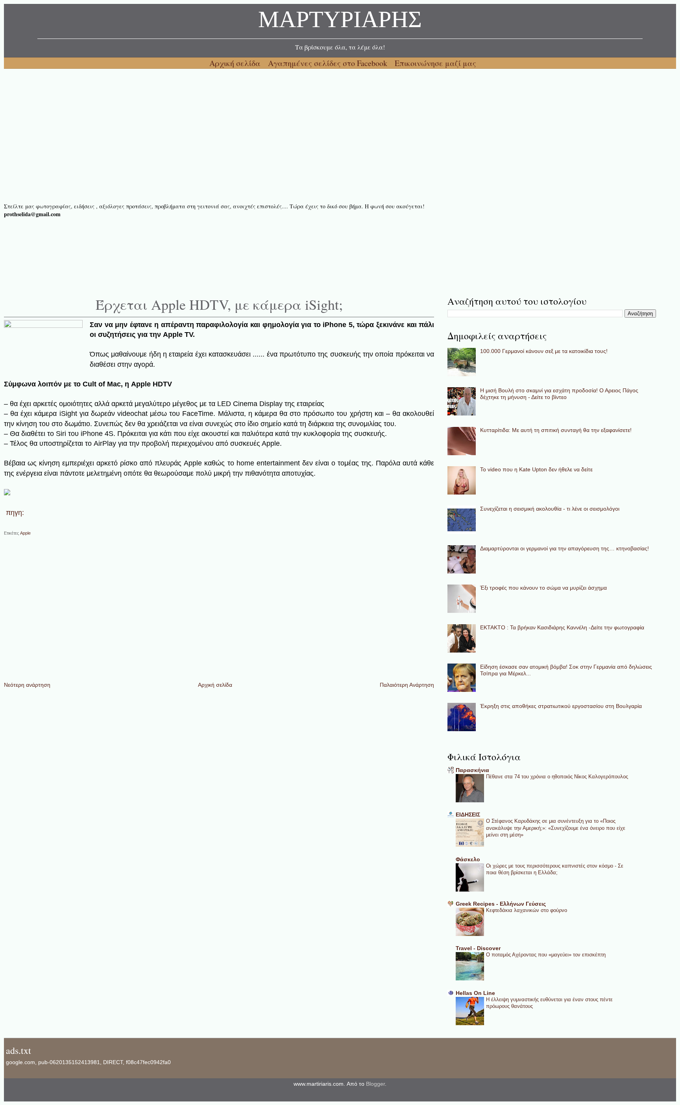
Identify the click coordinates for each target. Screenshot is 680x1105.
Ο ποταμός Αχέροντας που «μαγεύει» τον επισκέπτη (546, 955)
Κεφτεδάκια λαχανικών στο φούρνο (526, 910)
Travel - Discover (478, 948)
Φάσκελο (468, 859)
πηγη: (15, 513)
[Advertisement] (240, 136)
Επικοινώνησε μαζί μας (435, 63)
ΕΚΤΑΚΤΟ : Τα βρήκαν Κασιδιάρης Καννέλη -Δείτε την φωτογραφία (562, 627)
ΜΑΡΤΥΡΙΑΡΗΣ (340, 21)
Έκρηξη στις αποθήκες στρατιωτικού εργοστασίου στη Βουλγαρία (561, 706)
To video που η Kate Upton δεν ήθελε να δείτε (536, 469)
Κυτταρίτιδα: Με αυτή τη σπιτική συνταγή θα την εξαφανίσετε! (556, 430)
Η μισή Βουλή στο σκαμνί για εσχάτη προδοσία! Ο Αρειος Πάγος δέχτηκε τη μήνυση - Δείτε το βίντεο (559, 393)
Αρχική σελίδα (235, 63)
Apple (25, 533)
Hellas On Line (475, 993)
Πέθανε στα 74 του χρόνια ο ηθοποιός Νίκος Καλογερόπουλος (557, 777)
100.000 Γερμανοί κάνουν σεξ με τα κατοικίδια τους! (544, 351)
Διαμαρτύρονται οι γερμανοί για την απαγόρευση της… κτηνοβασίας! (564, 548)
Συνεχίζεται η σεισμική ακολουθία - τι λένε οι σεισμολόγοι (549, 509)
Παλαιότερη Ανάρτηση (407, 685)
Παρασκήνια (472, 770)
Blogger (375, 1084)
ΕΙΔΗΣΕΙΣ (468, 814)
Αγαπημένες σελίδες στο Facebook (328, 63)
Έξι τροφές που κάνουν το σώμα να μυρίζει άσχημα (543, 588)
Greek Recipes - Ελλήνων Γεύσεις (501, 904)
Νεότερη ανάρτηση (27, 685)
